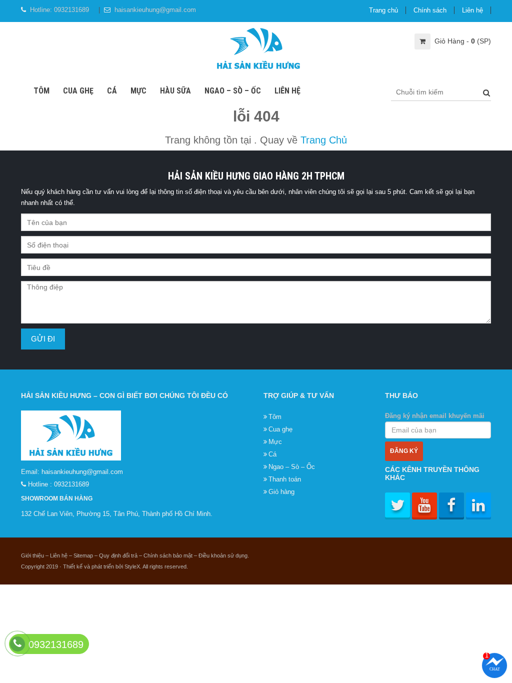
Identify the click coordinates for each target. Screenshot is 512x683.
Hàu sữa (175, 91)
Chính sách (430, 10)
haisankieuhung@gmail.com (155, 10)
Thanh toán (284, 479)
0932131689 (71, 10)
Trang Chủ (323, 140)
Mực (138, 91)
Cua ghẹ (78, 91)
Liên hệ (472, 10)
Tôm (42, 91)
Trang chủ (383, 10)
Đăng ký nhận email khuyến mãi (434, 416)
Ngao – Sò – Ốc (232, 91)
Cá (112, 91)
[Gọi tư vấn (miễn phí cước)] (18, 643)
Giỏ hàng (281, 492)
